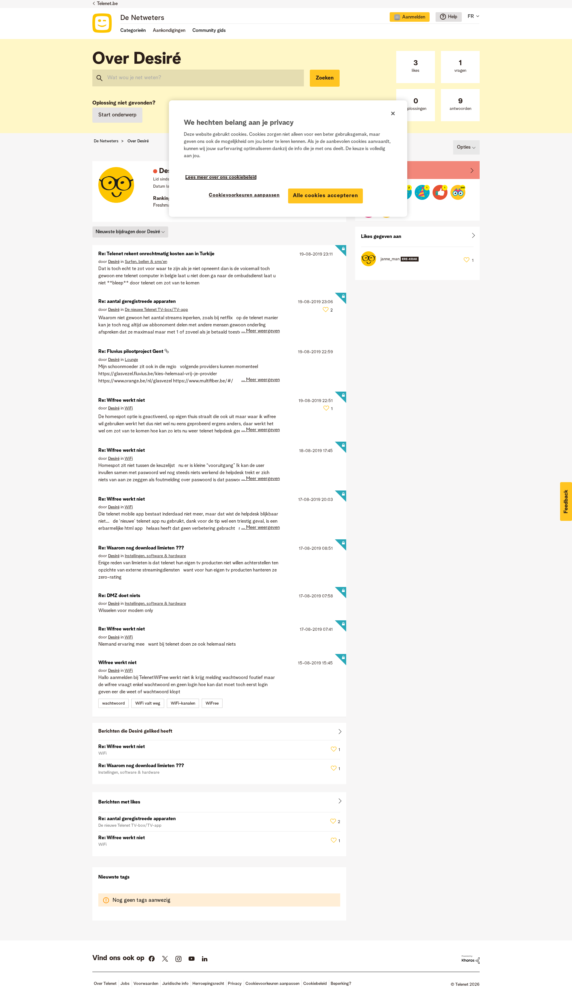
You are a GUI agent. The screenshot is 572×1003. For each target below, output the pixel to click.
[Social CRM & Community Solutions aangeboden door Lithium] (471, 959)
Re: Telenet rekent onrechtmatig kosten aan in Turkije (156, 254)
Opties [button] (464, 147)
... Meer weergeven (260, 331)
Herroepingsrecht (208, 984)
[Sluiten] (393, 113)
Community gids (209, 30)
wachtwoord (113, 703)
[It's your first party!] (422, 192)
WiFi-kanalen (183, 703)
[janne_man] (392, 264)
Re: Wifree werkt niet (121, 400)
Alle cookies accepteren (325, 195)
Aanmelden (413, 17)
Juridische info (175, 984)
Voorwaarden (145, 984)
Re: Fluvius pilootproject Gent (131, 351)
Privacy (235, 984)
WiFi (129, 408)
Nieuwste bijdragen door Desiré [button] (128, 232)
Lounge (131, 360)
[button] (566, 501)
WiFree (212, 703)
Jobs (125, 984)
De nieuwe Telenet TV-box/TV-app (156, 310)
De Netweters (142, 18)
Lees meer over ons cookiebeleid (221, 177)
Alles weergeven (219, 733)
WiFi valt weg (147, 703)
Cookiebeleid (315, 984)
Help (452, 17)
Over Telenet (105, 984)
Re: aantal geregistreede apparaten (137, 301)
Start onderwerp (117, 115)
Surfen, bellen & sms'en (146, 262)
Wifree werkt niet (117, 663)
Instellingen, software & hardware (155, 556)
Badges (369, 169)
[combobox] (198, 78)
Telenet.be (107, 3)
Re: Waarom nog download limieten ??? (141, 548)
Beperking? (341, 984)
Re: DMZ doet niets (119, 596)
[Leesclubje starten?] (457, 192)
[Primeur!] (440, 192)
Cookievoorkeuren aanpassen (244, 195)
